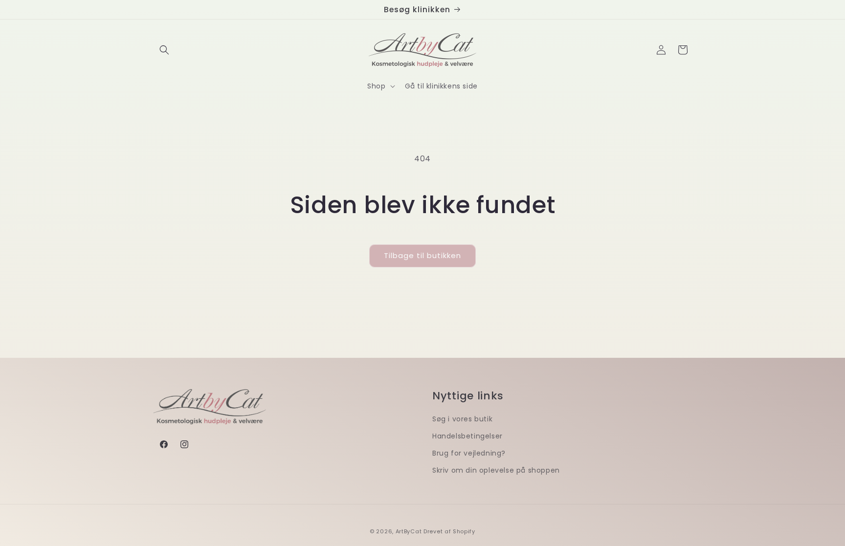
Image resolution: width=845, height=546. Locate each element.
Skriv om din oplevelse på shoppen (496, 470)
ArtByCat (409, 531)
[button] (164, 50)
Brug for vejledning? (469, 453)
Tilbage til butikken (422, 255)
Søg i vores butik (462, 419)
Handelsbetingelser (467, 436)
